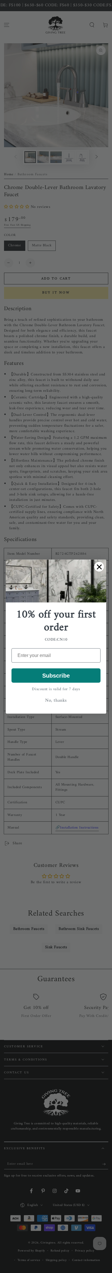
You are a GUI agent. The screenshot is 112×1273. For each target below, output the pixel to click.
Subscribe (56, 675)
